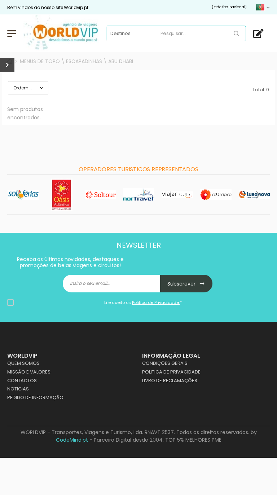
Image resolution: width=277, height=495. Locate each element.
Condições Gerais (165, 363)
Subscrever (182, 283)
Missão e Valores (28, 371)
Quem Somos (23, 363)
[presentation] (19, 194)
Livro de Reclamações (169, 380)
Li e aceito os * (143, 302)
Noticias (18, 388)
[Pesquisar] (237, 34)
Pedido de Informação (35, 397)
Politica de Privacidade (171, 371)
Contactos (22, 380)
